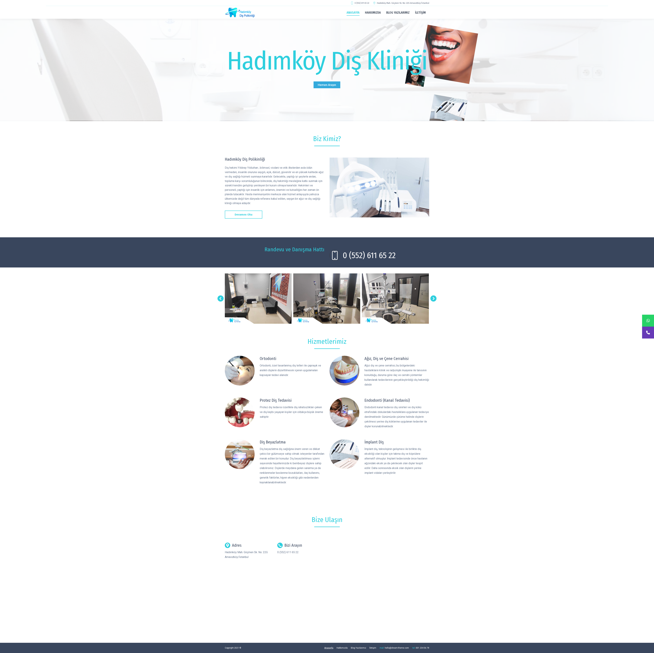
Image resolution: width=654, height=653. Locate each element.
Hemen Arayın (327, 85)
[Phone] (648, 333)
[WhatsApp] (648, 321)
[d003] (379, 187)
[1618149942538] (395, 298)
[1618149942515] (258, 298)
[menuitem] (353, 12)
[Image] (240, 371)
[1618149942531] (326, 298)
